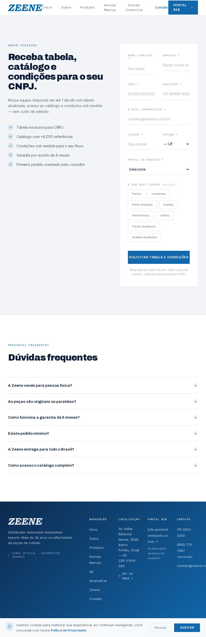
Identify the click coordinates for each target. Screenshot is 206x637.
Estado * (170, 134)
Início (47, 7)
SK (91, 572)
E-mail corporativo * (147, 109)
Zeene (94, 590)
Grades (168, 204)
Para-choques (142, 204)
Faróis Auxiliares (144, 226)
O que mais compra (152, 184)
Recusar (160, 627)
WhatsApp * (172, 84)
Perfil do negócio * (146, 159)
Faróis (136, 193)
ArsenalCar (98, 581)
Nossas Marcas (110, 7)
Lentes (165, 215)
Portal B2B (180, 7)
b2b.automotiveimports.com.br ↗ (158, 535)
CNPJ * (133, 84)
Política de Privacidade (68, 630)
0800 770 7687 (185, 551)
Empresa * (171, 55)
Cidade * (135, 134)
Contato (161, 7)
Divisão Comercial (134, 7)
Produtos (87, 7)
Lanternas (159, 193)
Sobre (66, 7)
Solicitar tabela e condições (158, 257)
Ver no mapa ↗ (127, 576)
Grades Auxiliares (144, 237)
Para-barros (140, 215)
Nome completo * (140, 57)
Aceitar (187, 627)
